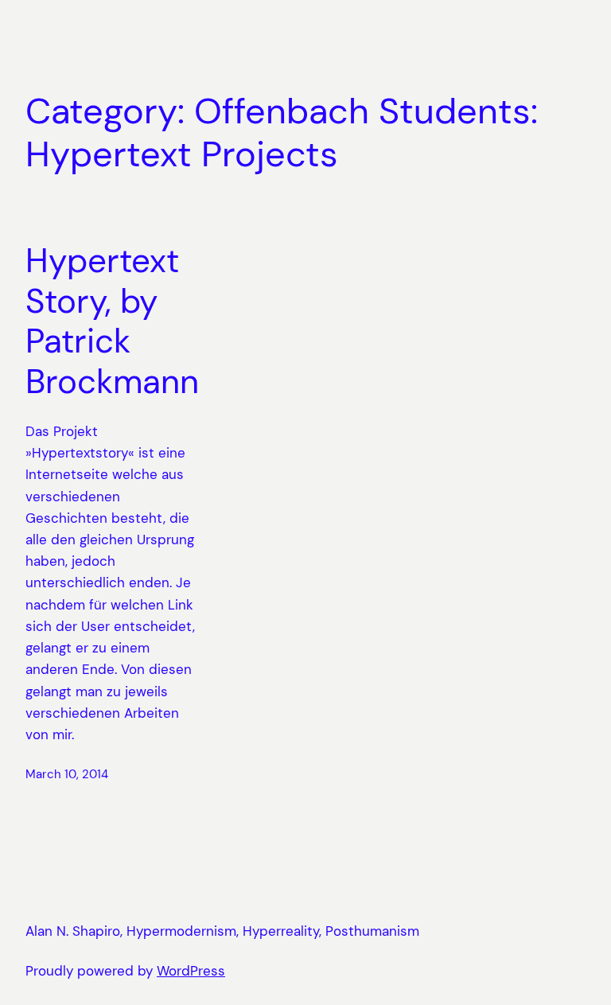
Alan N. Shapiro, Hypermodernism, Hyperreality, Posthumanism (222, 931)
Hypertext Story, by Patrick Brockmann (112, 321)
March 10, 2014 (66, 774)
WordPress (191, 971)
